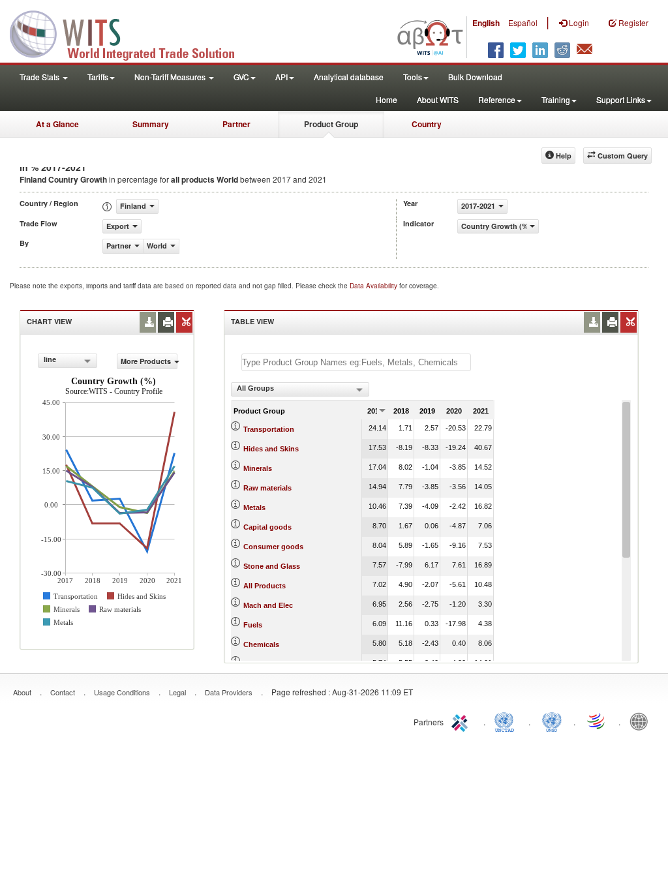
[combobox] (67, 361)
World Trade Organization (597, 721)
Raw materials (267, 488)
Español (523, 22)
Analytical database (349, 76)
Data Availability (374, 285)
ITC (462, 721)
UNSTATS (552, 721)
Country (427, 124)
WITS (130, 32)
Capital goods (267, 527)
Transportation (268, 429)
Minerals (257, 468)
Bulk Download (475, 76)
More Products (146, 361)
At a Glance (57, 124)
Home (386, 99)
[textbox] (356, 362)
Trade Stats (40, 76)
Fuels (252, 625)
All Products (264, 586)
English (486, 23)
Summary (150, 124)
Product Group (331, 124)
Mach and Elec (268, 605)
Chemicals (261, 644)
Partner (236, 124)
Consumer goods (273, 547)
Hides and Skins (271, 449)
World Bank (642, 721)
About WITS (438, 99)
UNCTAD (507, 721)
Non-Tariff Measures (170, 76)
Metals (254, 507)
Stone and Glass (271, 566)
